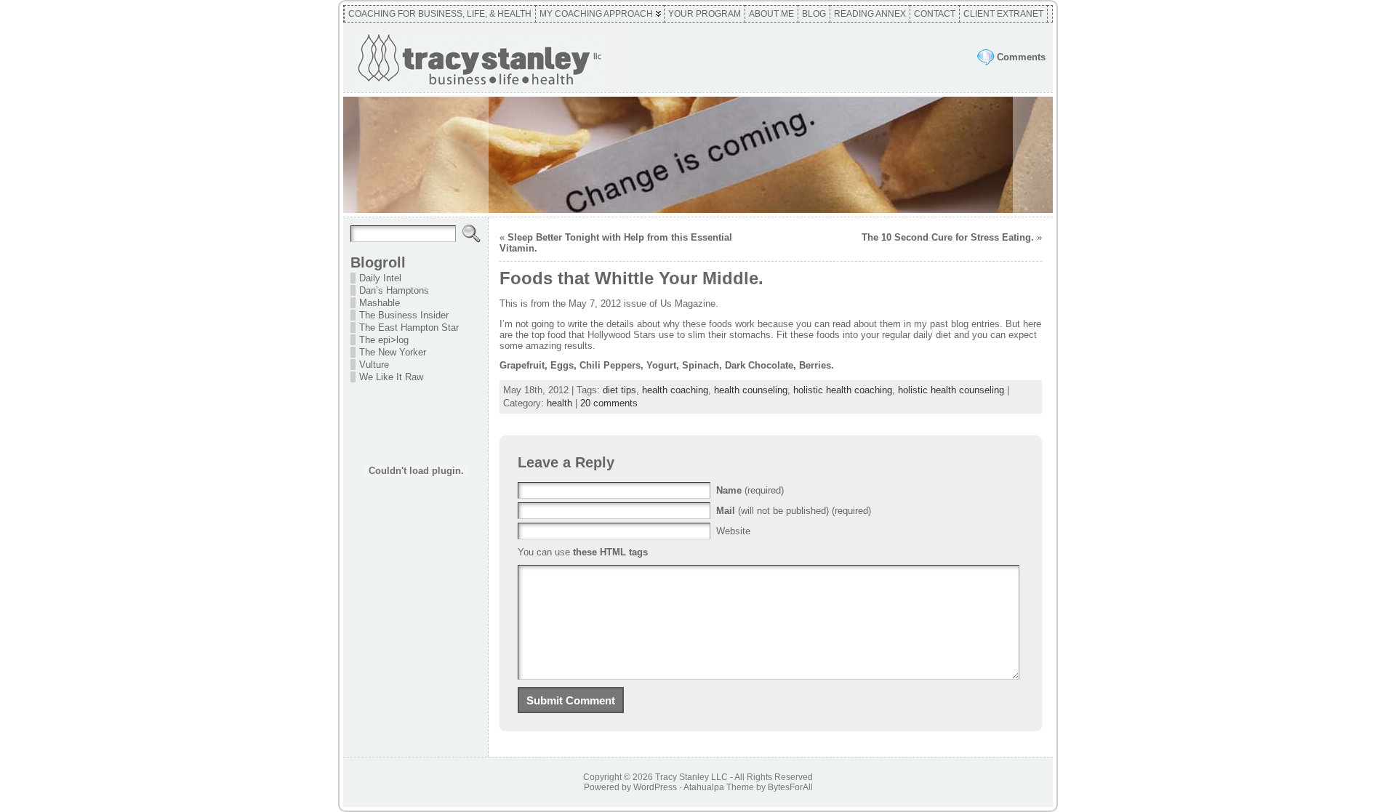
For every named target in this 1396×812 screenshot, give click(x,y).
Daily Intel (380, 278)
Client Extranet (1003, 14)
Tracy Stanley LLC (691, 777)
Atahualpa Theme (718, 787)
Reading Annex (870, 14)
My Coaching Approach (596, 14)
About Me (771, 14)
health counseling (750, 390)
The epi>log (384, 339)
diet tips (619, 390)
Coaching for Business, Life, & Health (439, 14)
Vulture (374, 364)
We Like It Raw (391, 376)
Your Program (704, 14)
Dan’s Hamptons (394, 290)
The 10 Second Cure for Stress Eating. (948, 237)
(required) (750, 490)
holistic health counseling (951, 390)
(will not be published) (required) (793, 510)
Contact (934, 14)
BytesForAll (790, 787)
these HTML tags (610, 552)
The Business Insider (404, 315)
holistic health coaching (842, 390)
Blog (814, 14)
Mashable (379, 302)
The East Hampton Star (409, 327)
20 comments (609, 403)
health (559, 403)
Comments (1021, 57)
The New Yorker (392, 352)
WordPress (655, 787)
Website (733, 531)
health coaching (675, 390)
